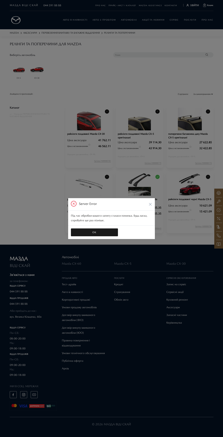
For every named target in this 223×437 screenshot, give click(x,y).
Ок (94, 232)
